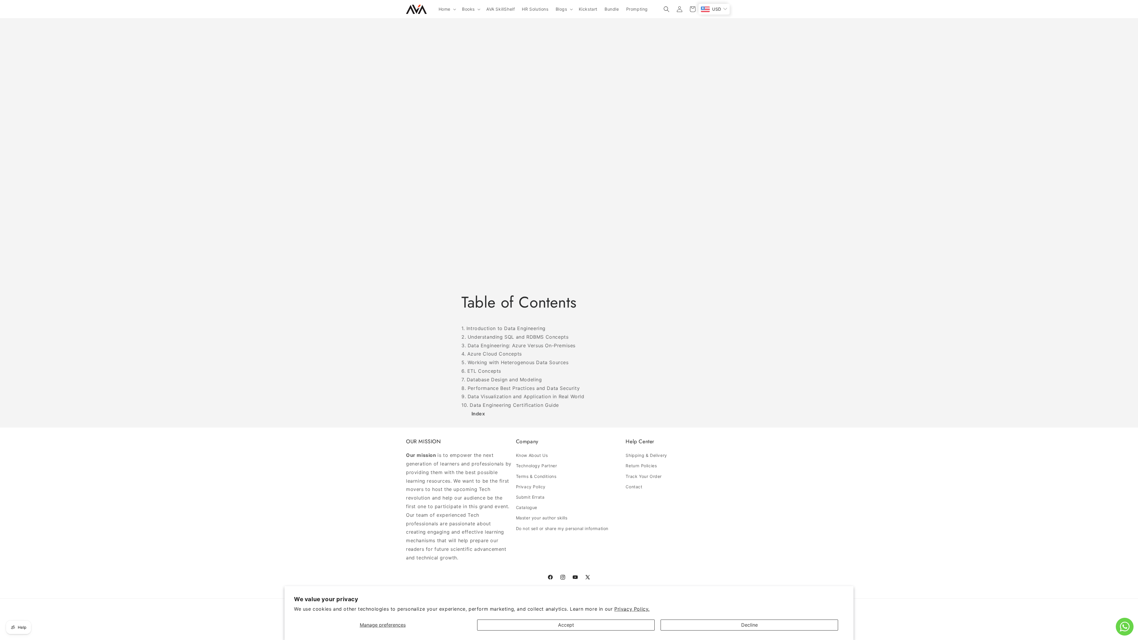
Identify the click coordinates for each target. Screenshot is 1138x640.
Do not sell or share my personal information (562, 528)
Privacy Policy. (632, 609)
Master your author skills (542, 517)
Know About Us (532, 455)
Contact (634, 486)
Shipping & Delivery (646, 455)
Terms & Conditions (536, 476)
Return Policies (641, 465)
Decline (749, 625)
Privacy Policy (531, 486)
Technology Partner (536, 465)
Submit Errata (530, 497)
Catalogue (526, 507)
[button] (446, 9)
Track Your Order (644, 476)
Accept (566, 625)
